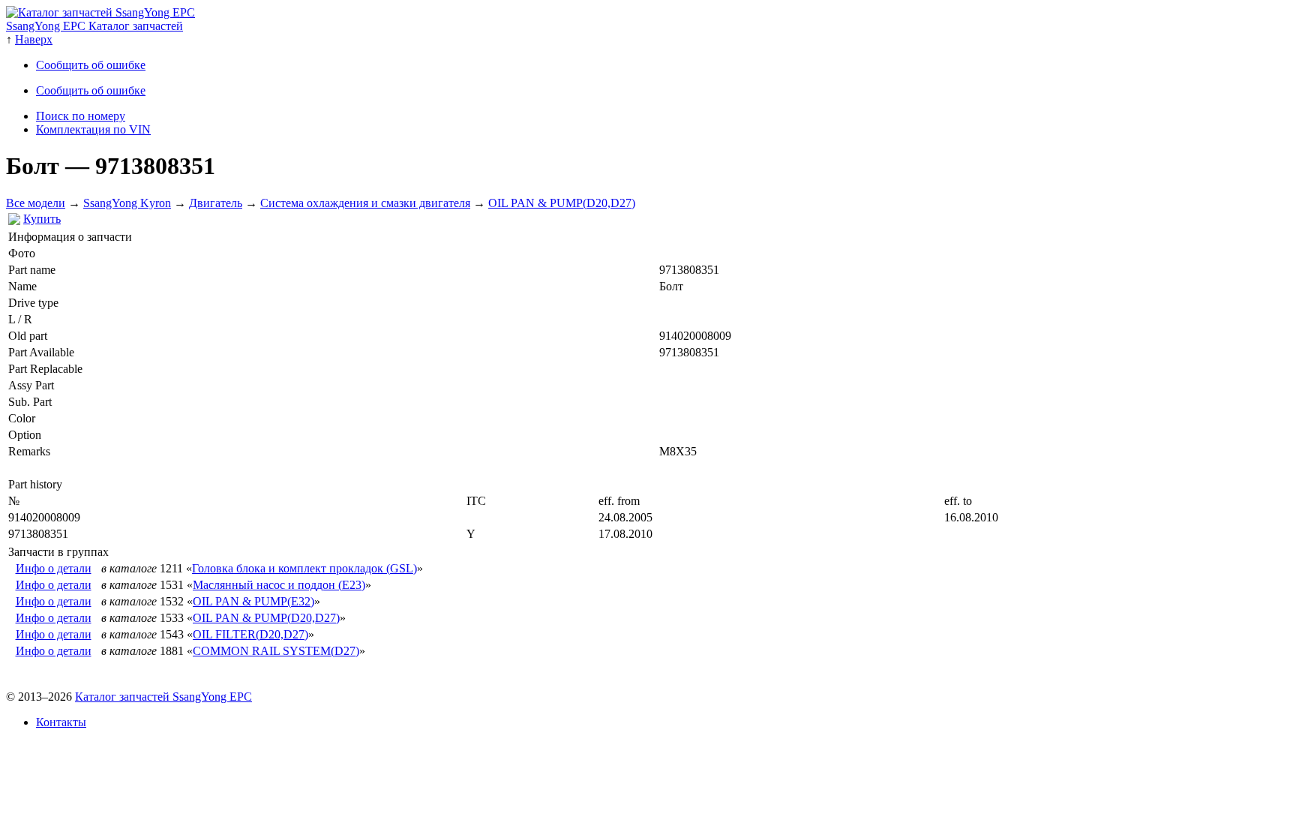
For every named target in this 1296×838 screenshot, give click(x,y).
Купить (42, 218)
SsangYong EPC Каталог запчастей (94, 26)
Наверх (33, 39)
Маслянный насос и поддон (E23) (279, 584)
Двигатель (215, 203)
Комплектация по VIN (93, 129)
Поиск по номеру (80, 116)
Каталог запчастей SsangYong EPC (163, 696)
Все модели (35, 203)
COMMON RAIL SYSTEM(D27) (276, 650)
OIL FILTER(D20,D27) (250, 634)
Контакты (61, 722)
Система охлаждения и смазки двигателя (365, 203)
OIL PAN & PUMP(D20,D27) (561, 203)
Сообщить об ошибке (91, 65)
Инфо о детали (54, 568)
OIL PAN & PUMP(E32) (253, 601)
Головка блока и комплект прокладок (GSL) (304, 568)
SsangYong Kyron (127, 203)
